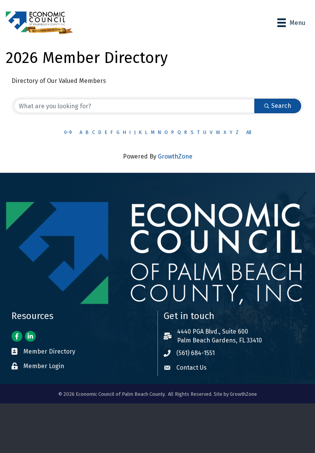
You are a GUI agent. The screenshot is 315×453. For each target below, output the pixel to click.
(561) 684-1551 (195, 353)
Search (281, 105)
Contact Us (191, 367)
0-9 (68, 132)
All (248, 132)
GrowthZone (175, 156)
